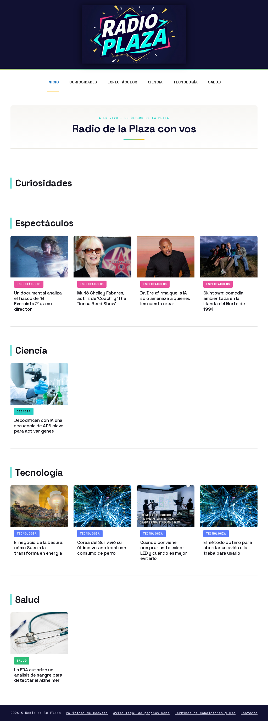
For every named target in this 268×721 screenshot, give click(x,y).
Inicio (53, 82)
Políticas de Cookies (87, 713)
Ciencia (155, 82)
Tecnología (185, 82)
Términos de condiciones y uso (205, 713)
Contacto (249, 713)
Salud (214, 82)
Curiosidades (83, 82)
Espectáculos (122, 82)
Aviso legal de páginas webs (141, 713)
